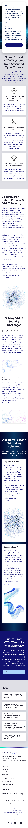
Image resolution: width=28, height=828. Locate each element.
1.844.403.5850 (9, 760)
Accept (14, 45)
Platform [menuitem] (5, 766)
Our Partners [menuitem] (6, 781)
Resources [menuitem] (5, 789)
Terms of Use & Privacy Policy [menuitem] (12, 794)
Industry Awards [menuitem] (8, 784)
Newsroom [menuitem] (5, 787)
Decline (14, 49)
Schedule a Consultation (14, 672)
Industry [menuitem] (5, 774)
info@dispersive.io (20, 760)
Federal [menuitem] (4, 772)
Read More (7, 504)
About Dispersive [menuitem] (8, 779)
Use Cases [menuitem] (5, 769)
